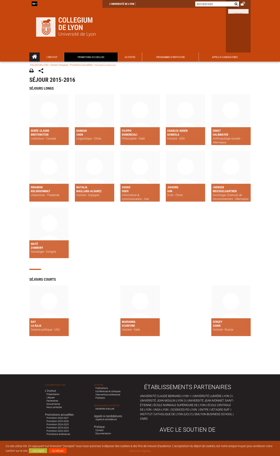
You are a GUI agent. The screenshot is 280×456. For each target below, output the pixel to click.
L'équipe (51, 397)
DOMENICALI (129, 134)
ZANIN (217, 325)
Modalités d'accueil (104, 408)
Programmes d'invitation (107, 405)
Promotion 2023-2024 (58, 427)
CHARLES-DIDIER (177, 131)
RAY (33, 322)
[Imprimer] (32, 71)
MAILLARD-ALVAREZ (89, 191)
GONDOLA (173, 134)
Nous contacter (54, 407)
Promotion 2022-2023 (58, 430)
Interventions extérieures (107, 394)
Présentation (53, 394)
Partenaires (52, 400)
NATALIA (81, 187)
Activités (98, 385)
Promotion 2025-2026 (58, 421)
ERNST (217, 131)
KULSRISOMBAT (40, 191)
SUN (169, 191)
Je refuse (57, 451)
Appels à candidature (106, 419)
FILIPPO (126, 131)
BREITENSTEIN (39, 134)
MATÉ (34, 244)
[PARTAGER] (42, 71)
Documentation (103, 433)
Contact (99, 430)
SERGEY (217, 322)
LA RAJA (36, 325)
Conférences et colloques (108, 391)
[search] (217, 3)
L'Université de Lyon (122, 4)
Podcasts (100, 397)
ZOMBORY (37, 248)
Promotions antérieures (58, 434)
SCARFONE (128, 325)
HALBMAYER (220, 134)
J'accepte (38, 451)
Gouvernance (53, 403)
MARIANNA (128, 322)
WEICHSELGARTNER (225, 191)
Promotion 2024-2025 (58, 424)
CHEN (79, 134)
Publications (101, 388)
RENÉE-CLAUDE (40, 131)
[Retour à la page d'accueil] (65, 26)
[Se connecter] (245, 4)
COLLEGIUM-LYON (39, 64)
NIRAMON (37, 187)
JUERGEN (218, 187)
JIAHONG (172, 187)
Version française (59, 64)
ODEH (125, 191)
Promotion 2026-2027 (58, 417)
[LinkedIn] (238, 11)
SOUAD (126, 187)
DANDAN (81, 131)
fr (33, 3)
